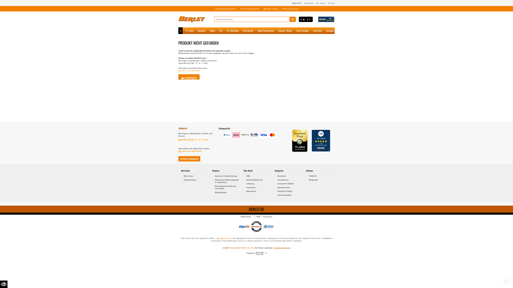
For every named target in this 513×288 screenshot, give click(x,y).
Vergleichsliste (308, 3)
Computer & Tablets (285, 183)
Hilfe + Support (320, 3)
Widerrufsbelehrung (254, 180)
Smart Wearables (302, 30)
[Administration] (266, 253)
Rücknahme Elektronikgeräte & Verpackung (227, 181)
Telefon (212, 30)
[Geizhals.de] (268, 226)
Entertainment (248, 30)
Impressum (251, 187)
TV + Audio (189, 30)
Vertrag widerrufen (189, 159)
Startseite (190, 78)
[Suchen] (293, 19)
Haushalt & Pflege (284, 191)
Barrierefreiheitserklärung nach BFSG (225, 187)
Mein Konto (188, 176)
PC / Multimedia (232, 30)
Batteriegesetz (221, 192)
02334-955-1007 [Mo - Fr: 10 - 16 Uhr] (193, 139)
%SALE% (313, 176)
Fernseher (281, 176)
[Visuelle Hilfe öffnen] (3, 284)
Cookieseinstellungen (282, 248)
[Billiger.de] (244, 226)
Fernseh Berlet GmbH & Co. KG (241, 248)
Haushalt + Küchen (285, 30)
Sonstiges (329, 30)
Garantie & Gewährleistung (226, 176)
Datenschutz (251, 191)
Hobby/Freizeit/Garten (266, 30)
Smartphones (283, 180)
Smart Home (317, 30)
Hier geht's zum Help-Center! (189, 70)
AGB (248, 176)
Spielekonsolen (283, 187)
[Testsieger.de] (256, 226)
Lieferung (250, 183)
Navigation (201, 30)
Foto (220, 30)
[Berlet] (196, 19)
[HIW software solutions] (260, 253)
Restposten (313, 180)
